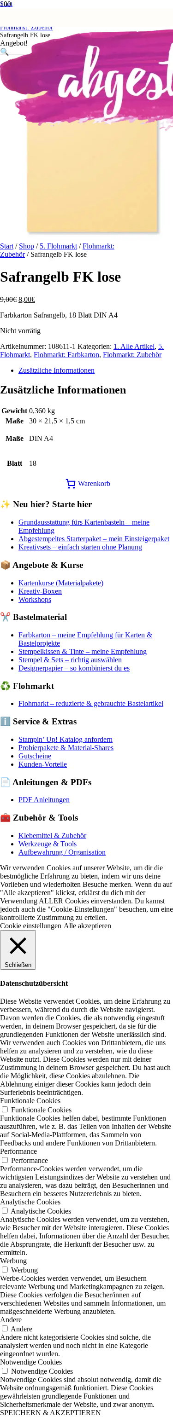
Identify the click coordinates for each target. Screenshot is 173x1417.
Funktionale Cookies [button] (30, 1101)
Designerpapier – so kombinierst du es (74, 668)
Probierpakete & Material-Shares (65, 748)
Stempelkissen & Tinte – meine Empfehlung (82, 651)
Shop (26, 246)
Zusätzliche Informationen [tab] (56, 370)
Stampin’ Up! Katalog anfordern (65, 739)
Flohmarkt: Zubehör (132, 355)
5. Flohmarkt (58, 246)
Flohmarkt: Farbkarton (66, 355)
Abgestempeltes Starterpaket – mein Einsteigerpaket (93, 539)
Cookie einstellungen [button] (30, 926)
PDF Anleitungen (44, 800)
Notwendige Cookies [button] (31, 1362)
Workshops (34, 599)
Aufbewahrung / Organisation (62, 852)
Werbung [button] (13, 1261)
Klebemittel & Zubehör (52, 835)
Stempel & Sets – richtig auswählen (70, 660)
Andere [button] (11, 1320)
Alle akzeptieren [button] (87, 926)
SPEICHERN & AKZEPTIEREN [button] (50, 1413)
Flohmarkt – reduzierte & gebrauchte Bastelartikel (90, 703)
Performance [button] (18, 1151)
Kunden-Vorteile (42, 764)
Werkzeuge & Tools (47, 844)
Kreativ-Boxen (40, 591)
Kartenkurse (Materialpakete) (60, 583)
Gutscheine (34, 756)
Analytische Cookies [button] (30, 1202)
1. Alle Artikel (134, 346)
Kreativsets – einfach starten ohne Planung (80, 547)
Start (6, 246)
